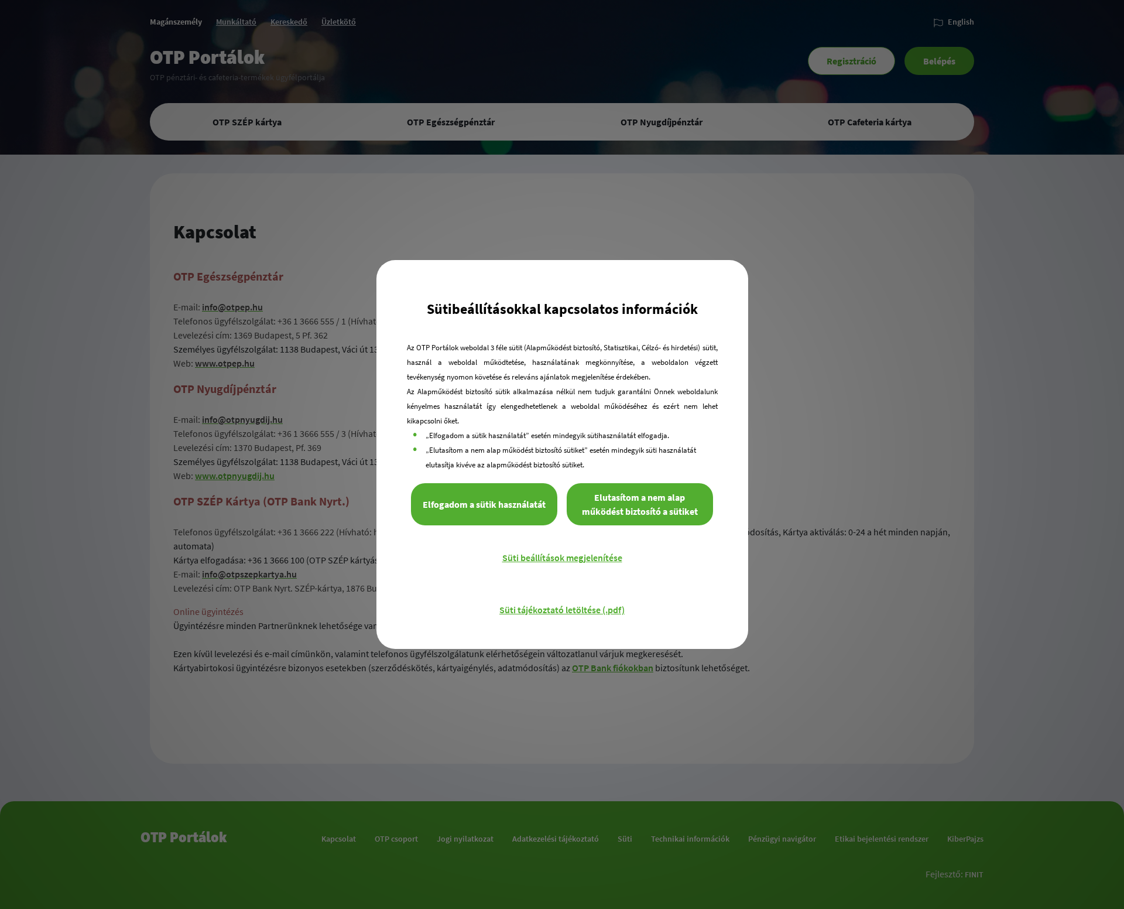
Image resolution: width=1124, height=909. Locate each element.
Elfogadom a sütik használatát (484, 504)
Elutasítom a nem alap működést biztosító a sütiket (640, 504)
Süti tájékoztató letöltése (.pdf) (562, 610)
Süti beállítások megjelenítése (562, 557)
